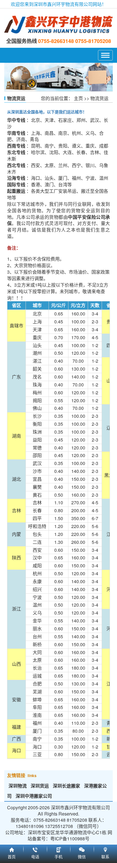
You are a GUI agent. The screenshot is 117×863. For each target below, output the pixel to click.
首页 (11, 849)
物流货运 (99, 98)
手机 (58, 849)
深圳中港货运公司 (58, 24)
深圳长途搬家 (66, 785)
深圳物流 (18, 785)
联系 (105, 849)
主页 (78, 98)
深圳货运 (40, 785)
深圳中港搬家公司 (34, 796)
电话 (35, 849)
